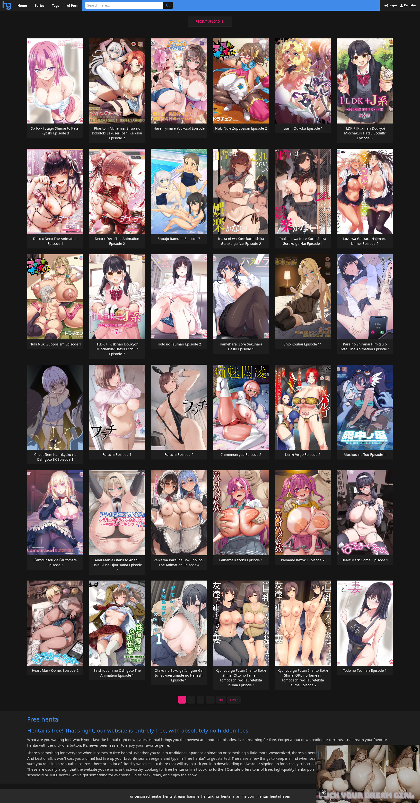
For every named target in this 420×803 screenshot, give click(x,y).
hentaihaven (280, 796)
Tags (55, 5)
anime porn (245, 796)
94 (221, 699)
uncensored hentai (145, 796)
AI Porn (73, 5)
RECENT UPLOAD (208, 21)
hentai (262, 796)
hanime (193, 796)
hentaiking (210, 796)
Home (22, 5)
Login (392, 5)
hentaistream (174, 796)
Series (39, 5)
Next (234, 699)
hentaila (227, 796)
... (210, 699)
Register (409, 5)
